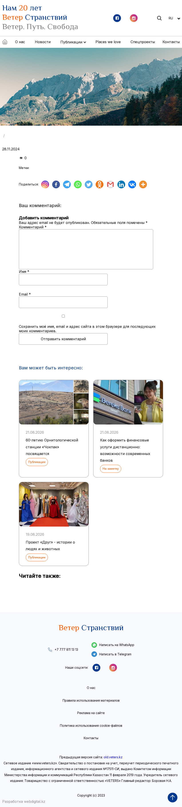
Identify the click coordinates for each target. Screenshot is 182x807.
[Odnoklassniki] (99, 184)
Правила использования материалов (91, 700)
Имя (24, 271)
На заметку (111, 468)
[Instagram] (45, 184)
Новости (43, 42)
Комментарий (33, 227)
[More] (143, 184)
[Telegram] (67, 184)
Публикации (37, 462)
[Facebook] (56, 184)
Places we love (108, 42)
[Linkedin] (121, 184)
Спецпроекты (143, 42)
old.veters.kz (113, 757)
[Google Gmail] (110, 184)
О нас (20, 42)
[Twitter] (89, 184)
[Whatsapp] (78, 184)
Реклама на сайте (91, 713)
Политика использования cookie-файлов (91, 725)
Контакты (171, 42)
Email (25, 294)
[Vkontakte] (132, 184)
